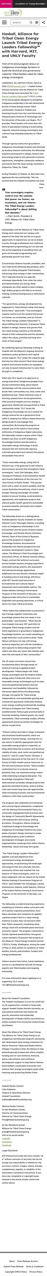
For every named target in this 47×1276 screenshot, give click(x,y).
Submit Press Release (14, 1266)
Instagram (7, 1142)
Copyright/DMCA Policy (16, 1272)
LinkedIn (6, 1138)
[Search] (31, 22)
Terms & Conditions (35, 1266)
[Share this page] (43, 22)
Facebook (6, 1145)
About (12, 1261)
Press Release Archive (27, 1261)
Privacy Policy (35, 1272)
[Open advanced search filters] (37, 22)
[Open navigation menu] (4, 22)
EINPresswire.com (16, 86)
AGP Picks (6, 4)
